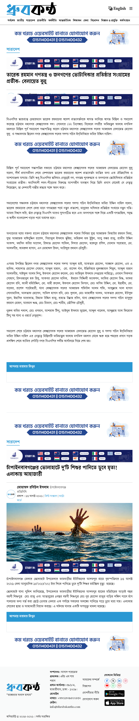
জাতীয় (20, 20)
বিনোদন (95, 20)
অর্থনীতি (52, 20)
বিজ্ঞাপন (87, 686)
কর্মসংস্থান (125, 20)
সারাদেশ (30, 20)
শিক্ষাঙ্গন (77, 20)
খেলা (86, 20)
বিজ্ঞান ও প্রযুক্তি (109, 20)
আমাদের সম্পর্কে (91, 679)
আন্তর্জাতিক (65, 20)
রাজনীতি (41, 20)
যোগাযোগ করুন (91, 699)
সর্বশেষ (11, 20)
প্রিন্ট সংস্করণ (51, 496)
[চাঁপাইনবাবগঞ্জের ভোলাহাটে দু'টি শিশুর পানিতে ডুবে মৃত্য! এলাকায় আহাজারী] (69, 538)
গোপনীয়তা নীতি (91, 693)
